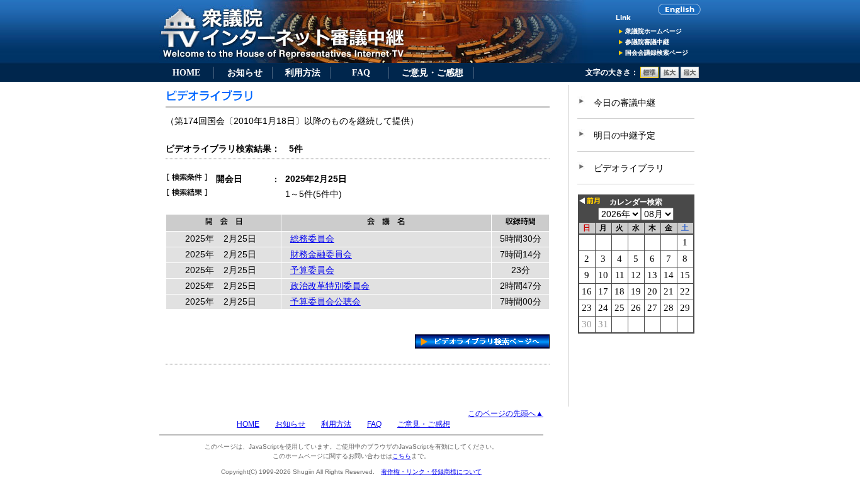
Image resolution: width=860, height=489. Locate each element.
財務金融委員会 (321, 254)
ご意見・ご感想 (432, 72)
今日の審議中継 (624, 103)
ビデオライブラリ (629, 168)
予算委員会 (312, 270)
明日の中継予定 (624, 135)
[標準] (649, 75)
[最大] (690, 75)
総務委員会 (312, 238)
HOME (186, 72)
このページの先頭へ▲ (505, 413)
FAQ (361, 72)
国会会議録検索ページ (656, 52)
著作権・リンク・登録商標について (431, 471)
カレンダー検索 (635, 202)
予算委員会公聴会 (325, 301)
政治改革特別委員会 (330, 286)
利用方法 (302, 72)
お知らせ (245, 72)
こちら (401, 455)
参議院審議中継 (647, 41)
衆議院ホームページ (653, 31)
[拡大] (669, 75)
